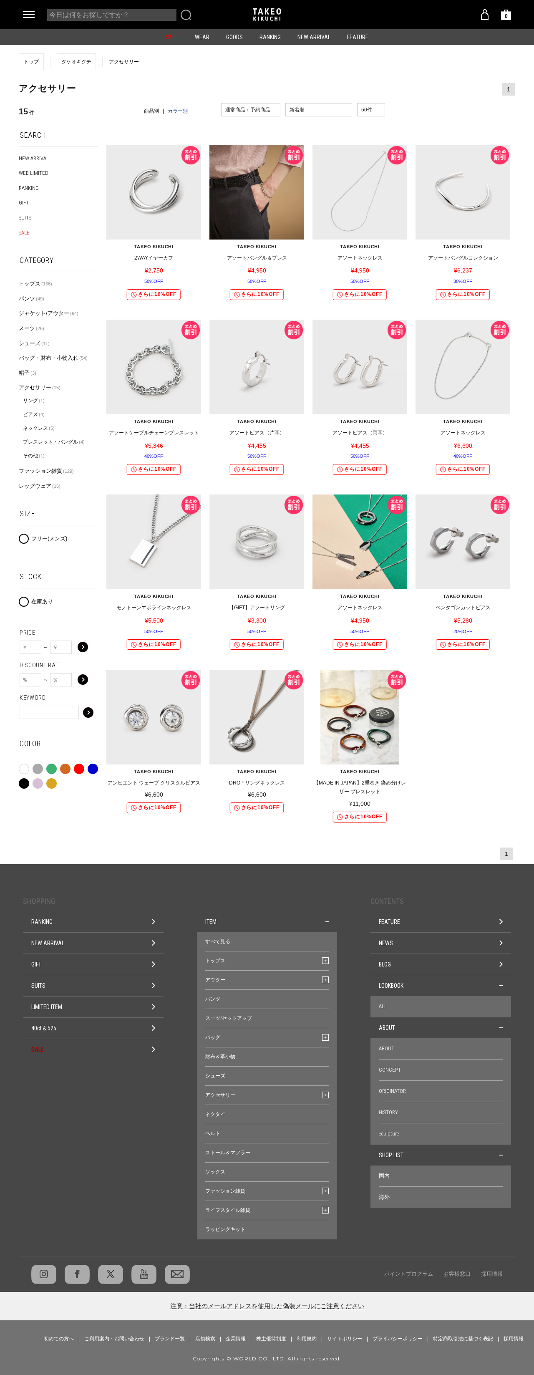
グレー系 (38, 767)
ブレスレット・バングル (54, 442)
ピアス (34, 414)
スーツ (31, 328)
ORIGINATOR (392, 1091)
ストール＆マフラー (227, 1153)
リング (34, 401)
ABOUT (387, 1027)
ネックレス (39, 428)
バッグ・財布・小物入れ (53, 358)
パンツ (31, 298)
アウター (215, 980)
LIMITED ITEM (46, 1007)
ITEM (211, 921)
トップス (35, 283)
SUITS (25, 217)
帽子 (27, 373)
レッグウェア (39, 486)
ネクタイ (215, 1114)
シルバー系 (38, 781)
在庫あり (42, 601)
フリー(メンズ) (49, 538)
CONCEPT (390, 1070)
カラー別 (178, 111)
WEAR (202, 37)
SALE (172, 37)
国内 (384, 1176)
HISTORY (388, 1112)
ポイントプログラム (408, 1274)
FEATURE (357, 37)
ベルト (212, 1133)
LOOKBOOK (391, 985)
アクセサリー (39, 387)
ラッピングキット (225, 1229)
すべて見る (217, 941)
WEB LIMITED (33, 173)
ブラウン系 (65, 767)
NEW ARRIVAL (313, 37)
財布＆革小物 (220, 1057)
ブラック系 (24, 781)
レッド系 (79, 767)
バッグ (212, 1037)
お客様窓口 (457, 1274)
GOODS (234, 37)
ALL (383, 1006)
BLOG (385, 964)
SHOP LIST (391, 1155)
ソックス (215, 1172)
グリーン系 (51, 767)
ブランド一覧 (170, 1339)
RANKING (270, 37)
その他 (34, 456)
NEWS (386, 943)
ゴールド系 (51, 781)
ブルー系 (93, 767)
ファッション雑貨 (46, 471)
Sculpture (389, 1133)
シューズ (34, 343)
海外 (384, 1197)
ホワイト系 (24, 767)
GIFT (24, 202)
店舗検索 (205, 1339)
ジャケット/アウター (48, 313)
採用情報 (492, 1274)
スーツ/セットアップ (228, 1018)
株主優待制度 (271, 1339)
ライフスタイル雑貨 (227, 1210)
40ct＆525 (43, 1028)
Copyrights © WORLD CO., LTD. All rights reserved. (267, 1358)
